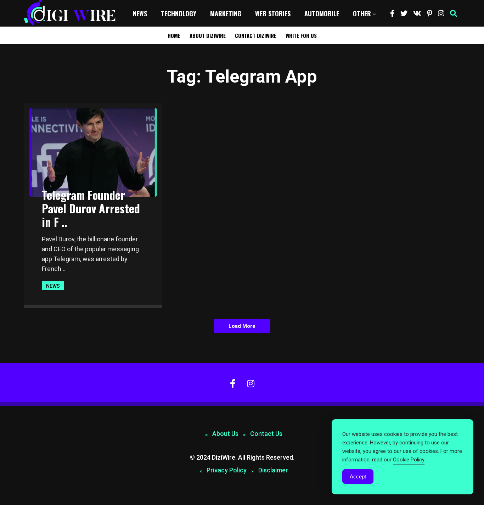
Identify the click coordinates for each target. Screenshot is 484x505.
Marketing (225, 13)
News (140, 13)
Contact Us (266, 433)
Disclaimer (273, 470)
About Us (225, 433)
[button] (453, 13)
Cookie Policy (408, 459)
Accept (358, 476)
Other (362, 13)
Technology (178, 13)
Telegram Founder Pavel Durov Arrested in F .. (91, 208)
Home (174, 35)
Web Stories (273, 13)
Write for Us (301, 35)
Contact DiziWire (255, 35)
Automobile (321, 13)
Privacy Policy (227, 470)
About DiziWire (208, 35)
